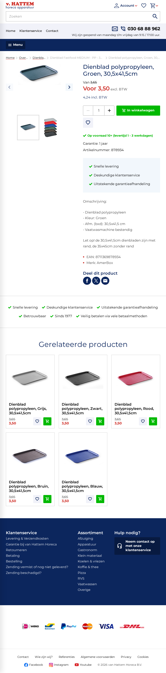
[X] (96, 281)
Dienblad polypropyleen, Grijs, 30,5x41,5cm (28, 408)
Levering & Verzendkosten (27, 538)
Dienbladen (39, 58)
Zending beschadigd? (24, 573)
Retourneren (16, 550)
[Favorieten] (143, 5)
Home (10, 58)
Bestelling (14, 561)
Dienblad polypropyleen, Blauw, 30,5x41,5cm (82, 486)
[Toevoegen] (88, 123)
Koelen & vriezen (91, 561)
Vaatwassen (87, 584)
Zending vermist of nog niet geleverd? (37, 567)
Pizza (82, 573)
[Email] (105, 281)
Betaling (13, 556)
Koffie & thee (88, 567)
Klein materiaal (90, 556)
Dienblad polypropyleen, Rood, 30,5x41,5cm (134, 408)
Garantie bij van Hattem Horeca (31, 544)
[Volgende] (69, 87)
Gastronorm (87, 550)
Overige (23, 58)
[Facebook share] (87, 281)
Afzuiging (85, 538)
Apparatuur (87, 544)
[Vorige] (9, 87)
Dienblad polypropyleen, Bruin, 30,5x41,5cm (29, 486)
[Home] (58, 5)
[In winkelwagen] (47, 421)
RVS (81, 578)
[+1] (109, 111)
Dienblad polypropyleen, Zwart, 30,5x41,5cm (82, 408)
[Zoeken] (155, 16)
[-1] (88, 111)
